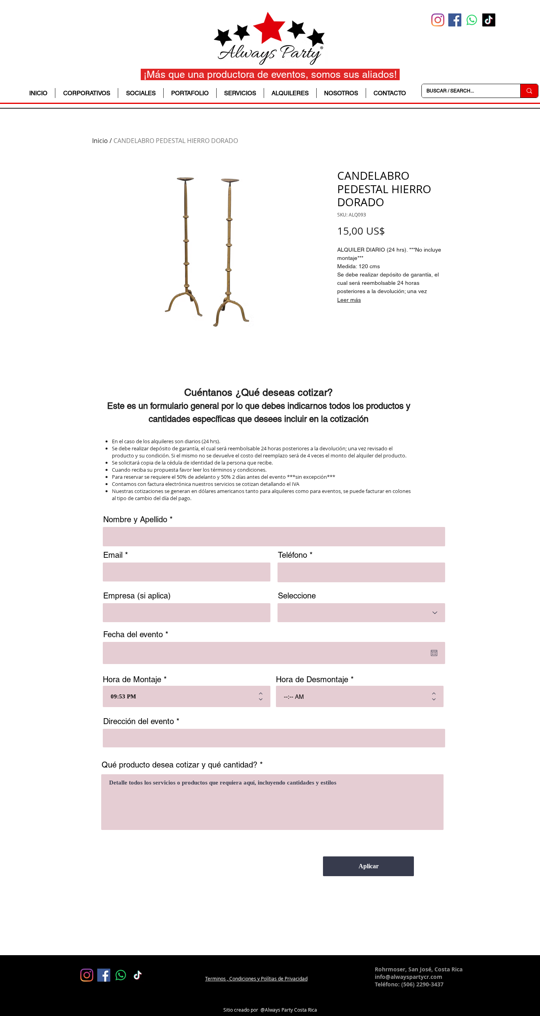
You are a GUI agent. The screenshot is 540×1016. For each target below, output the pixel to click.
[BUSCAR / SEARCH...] (529, 91)
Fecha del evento (137, 634)
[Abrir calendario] (434, 653)
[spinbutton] (181, 696)
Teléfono (292, 555)
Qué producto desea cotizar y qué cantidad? (179, 765)
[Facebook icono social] (454, 19)
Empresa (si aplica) (137, 596)
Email (113, 555)
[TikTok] (488, 19)
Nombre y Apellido (135, 519)
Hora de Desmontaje (312, 679)
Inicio (100, 140)
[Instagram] (437, 19)
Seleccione (297, 596)
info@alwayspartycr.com (408, 976)
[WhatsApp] (471, 19)
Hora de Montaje (132, 679)
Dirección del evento (138, 721)
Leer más (349, 300)
